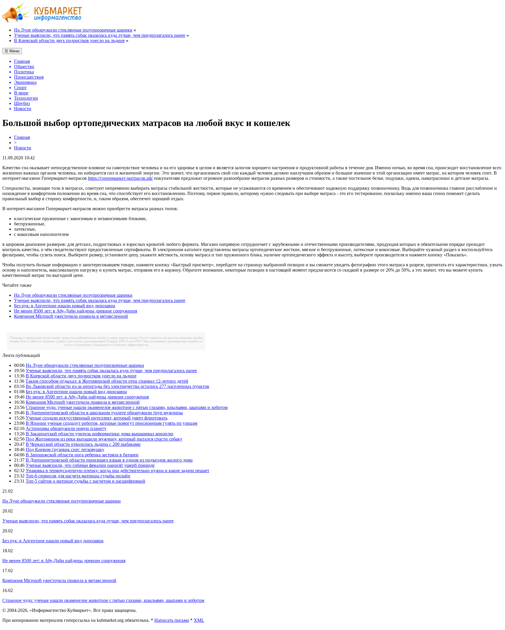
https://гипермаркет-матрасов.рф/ (120, 178)
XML (199, 620)
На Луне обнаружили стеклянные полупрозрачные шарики (73, 29)
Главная (22, 137)
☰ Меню (12, 51)
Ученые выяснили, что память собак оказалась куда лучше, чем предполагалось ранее (99, 35)
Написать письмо (171, 620)
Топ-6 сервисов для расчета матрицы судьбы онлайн (78, 475)
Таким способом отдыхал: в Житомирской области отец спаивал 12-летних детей (106, 381)
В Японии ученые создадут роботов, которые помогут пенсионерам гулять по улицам (111, 423)
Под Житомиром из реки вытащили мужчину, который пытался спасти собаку (104, 438)
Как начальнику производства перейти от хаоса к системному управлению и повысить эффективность (133, 342)
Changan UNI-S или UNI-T (124, 341)
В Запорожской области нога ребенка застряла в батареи (82, 454)
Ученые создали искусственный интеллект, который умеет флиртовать (96, 417)
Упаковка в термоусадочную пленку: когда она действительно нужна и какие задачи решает (74, 337)
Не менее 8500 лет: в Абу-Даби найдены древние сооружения (75, 310)
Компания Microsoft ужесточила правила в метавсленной (71, 316)
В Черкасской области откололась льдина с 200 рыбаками (83, 444)
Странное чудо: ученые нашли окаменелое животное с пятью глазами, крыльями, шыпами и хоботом (127, 407)
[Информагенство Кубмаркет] (42, 21)
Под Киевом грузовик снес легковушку (65, 449)
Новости (22, 147)
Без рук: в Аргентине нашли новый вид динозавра (64, 305)
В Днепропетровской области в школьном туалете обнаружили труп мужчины (104, 412)
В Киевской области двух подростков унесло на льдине (69, 40)
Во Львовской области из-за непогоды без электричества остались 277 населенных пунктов (117, 386)
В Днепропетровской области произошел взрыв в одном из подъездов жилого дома (109, 460)
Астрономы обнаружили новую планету (66, 428)
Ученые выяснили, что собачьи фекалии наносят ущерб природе (90, 465)
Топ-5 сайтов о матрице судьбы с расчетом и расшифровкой (62, 341)
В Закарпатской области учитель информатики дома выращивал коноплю (99, 433)
